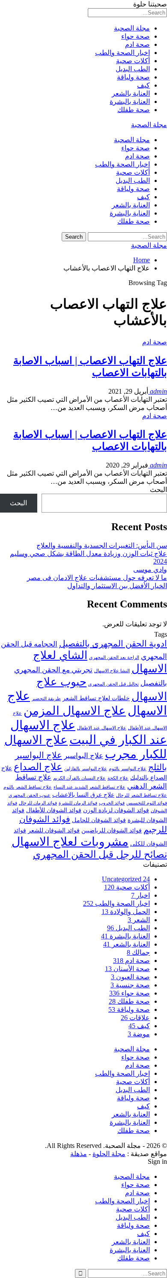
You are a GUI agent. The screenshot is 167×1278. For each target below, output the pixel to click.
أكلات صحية (133, 60)
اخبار (140, 895)
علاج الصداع (38, 767)
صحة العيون (130, 977)
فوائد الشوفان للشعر (54, 830)
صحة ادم (137, 44)
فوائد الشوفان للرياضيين (111, 830)
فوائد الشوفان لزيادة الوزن (116, 810)
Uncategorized (126, 879)
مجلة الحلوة (108, 1153)
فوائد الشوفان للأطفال (53, 810)
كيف (143, 85)
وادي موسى (150, 569)
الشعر (139, 919)
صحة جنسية (130, 985)
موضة (139, 1034)
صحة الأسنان (127, 968)
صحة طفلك (133, 109)
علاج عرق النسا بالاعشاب (83, 794)
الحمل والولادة (125, 911)
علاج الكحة (117, 778)
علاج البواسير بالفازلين (85, 768)
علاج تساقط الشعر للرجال (141, 795)
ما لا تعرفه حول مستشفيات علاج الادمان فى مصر (97, 577)
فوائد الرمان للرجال (38, 803)
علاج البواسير (83, 756)
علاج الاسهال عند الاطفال (101, 728)
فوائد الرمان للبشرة (78, 803)
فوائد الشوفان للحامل (99, 820)
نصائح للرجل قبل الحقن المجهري (100, 854)
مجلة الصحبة (132, 28)
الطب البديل (133, 69)
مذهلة (78, 1153)
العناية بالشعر (131, 93)
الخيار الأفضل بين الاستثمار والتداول (117, 585)
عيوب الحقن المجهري (30, 795)
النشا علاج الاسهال (112, 670)
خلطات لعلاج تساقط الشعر (96, 698)
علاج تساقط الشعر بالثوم (27, 787)
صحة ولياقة (133, 77)
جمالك (138, 952)
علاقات (135, 1017)
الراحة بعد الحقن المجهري (114, 657)
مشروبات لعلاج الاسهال (70, 841)
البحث (158, 489)
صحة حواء (135, 36)
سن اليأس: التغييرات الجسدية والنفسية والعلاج (101, 545)
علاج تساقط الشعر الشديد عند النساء (89, 787)
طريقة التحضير (46, 698)
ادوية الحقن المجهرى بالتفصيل (113, 643)
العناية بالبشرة (130, 101)
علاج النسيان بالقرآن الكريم (79, 778)
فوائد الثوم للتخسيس (146, 803)
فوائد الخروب (112, 803)
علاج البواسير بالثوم (127, 768)
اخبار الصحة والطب (122, 52)
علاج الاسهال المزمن (75, 710)
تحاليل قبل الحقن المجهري (113, 684)
